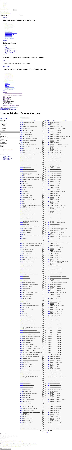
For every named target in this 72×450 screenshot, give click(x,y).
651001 (21, 416)
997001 (21, 148)
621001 (21, 313)
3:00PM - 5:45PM (53, 150)
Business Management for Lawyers (29, 253)
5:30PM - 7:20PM (53, 267)
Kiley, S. (58, 259)
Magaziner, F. (59, 282)
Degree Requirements (9, 24)
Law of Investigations (27, 232)
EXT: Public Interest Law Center (29, 323)
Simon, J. (58, 393)
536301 (21, 220)
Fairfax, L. (59, 181)
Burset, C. (59, 140)
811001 (21, 350)
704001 (21, 222)
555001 (21, 187)
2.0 (45, 134)
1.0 (45, 122)
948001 (21, 358)
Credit (46, 120)
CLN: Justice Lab (26, 381)
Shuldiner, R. (59, 389)
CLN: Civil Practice (26, 401)
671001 (21, 292)
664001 (21, 144)
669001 (21, 165)
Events (6, 85)
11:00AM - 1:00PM (52, 403)
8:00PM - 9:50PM (53, 385)
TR (48, 160)
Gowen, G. (59, 211)
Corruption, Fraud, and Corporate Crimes (30, 274)
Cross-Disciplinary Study (7, 158)
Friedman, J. (59, 195)
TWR (49, 263)
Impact (4, 90)
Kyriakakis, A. (59, 267)
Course (22, 120)
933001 (21, 140)
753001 (21, 298)
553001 (21, 259)
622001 (21, 183)
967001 (21, 191)
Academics (5, 17)
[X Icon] (14, 443)
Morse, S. (59, 303)
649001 (21, 138)
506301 (21, 249)
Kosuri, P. (63, 144)
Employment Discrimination (28, 286)
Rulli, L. (58, 368)
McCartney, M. (64, 229)
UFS (49, 253)
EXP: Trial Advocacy (27, 230)
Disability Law (26, 224)
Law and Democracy (27, 288)
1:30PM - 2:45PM (53, 142)
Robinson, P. (59, 358)
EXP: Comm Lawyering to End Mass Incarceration (32, 243)
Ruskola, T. (59, 370)
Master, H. (63, 154)
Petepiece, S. (63, 146)
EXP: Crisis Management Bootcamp (29, 319)
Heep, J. (58, 228)
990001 (21, 128)
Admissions (5, 40)
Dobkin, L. (59, 169)
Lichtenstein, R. (60, 278)
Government (7, 86)
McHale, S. (59, 296)
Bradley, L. (59, 136)
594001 (21, 376)
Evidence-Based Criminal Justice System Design (32, 226)
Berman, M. (59, 130)
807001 (21, 321)
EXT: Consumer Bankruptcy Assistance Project (31, 336)
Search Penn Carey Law (4, 15)
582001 (21, 207)
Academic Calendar (8, 36)
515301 (21, 354)
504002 (21, 124)
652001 (21, 401)
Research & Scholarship (9, 76)
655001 (21, 136)
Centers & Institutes (8, 74)
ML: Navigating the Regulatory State (30, 171)
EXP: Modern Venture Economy (29, 203)
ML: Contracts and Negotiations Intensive (30, 354)
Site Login (8, 448)
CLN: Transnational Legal (28, 136)
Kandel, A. (59, 251)
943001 (21, 205)
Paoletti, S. (68, 136)
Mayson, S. (59, 290)
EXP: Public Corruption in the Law (29, 154)
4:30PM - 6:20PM (53, 169)
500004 (21, 426)
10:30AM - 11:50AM (52, 132)
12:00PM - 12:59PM (52, 130)
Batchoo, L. (59, 128)
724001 (21, 185)
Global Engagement (8, 32)
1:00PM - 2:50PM (53, 177)
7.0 (45, 136)
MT (48, 360)
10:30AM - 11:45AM (52, 189)
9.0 (45, 424)
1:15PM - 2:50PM (53, 313)
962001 (21, 399)
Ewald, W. (59, 179)
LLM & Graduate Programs (10, 48)
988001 (21, 317)
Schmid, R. (59, 376)
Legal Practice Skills (8, 26)
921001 (21, 126)
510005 (21, 211)
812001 (21, 323)
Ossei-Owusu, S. (60, 309)
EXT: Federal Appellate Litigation (29, 334)
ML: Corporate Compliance (28, 251)
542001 (21, 203)
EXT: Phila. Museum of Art (28, 340)
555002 (21, 309)
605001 (21, 315)
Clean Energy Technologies (28, 265)
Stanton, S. (59, 406)
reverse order (10, 149)
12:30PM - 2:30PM (52, 147)
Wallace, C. (59, 424)
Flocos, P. (59, 193)
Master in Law (7, 49)
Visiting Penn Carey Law (9, 52)
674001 (21, 263)
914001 (21, 418)
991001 (21, 154)
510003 (21, 397)
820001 (21, 342)
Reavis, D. (59, 354)
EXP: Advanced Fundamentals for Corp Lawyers (32, 177)
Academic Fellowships (9, 75)
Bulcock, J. (59, 138)
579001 (21, 122)
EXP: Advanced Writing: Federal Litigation (31, 356)
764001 (21, 134)
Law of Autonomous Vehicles (28, 385)
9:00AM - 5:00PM (53, 319)
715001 (21, 132)
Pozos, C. (59, 319)
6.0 (45, 403)
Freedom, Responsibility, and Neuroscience (31, 305)
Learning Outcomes (8, 37)
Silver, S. (58, 391)
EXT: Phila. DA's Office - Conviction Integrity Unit (32, 352)
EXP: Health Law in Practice (28, 169)
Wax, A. (62, 305)
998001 (21, 276)
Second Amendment (27, 209)
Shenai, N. (59, 385)
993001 (21, 226)
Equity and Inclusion (6, 102)
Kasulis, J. (64, 191)
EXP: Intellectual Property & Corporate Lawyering (32, 152)
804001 (21, 215)
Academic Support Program (10, 31)
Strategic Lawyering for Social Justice (30, 126)
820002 (21, 340)
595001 (21, 356)
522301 (21, 251)
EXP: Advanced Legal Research (29, 207)
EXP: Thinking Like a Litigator (29, 282)
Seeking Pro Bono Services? (10, 88)
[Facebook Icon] (10, 443)
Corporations (25, 183)
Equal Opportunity (16, 440)
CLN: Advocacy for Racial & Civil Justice (30, 292)
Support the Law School (4, 8)
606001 (21, 150)
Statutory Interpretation (27, 134)
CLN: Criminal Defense (27, 403)
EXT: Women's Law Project (28, 344)
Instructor (65, 120)
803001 (21, 393)
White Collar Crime (26, 191)
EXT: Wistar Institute (27, 342)
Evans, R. (59, 177)
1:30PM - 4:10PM (53, 224)
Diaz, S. (58, 167)
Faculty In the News (8, 77)
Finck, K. (63, 138)
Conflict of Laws (26, 362)
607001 (21, 247)
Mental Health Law (26, 303)
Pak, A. (62, 261)
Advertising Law (26, 128)
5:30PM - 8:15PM (53, 156)
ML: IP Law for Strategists (28, 156)
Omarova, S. (59, 307)
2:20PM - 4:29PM (53, 134)
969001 (21, 284)
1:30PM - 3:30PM (53, 181)
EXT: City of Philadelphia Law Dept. (30, 330)
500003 (21, 301)
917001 (21, 255)
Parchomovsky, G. (60, 311)
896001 (21, 334)
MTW (49, 124)
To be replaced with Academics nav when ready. (13, 95)
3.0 (45, 126)
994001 (21, 288)
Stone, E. (58, 410)
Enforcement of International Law (29, 199)
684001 (21, 209)
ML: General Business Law (28, 406)
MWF (49, 122)
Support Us (5, 442)
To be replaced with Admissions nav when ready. (13, 93)
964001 (21, 236)
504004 (21, 234)
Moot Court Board (26, 215)
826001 (21, 332)
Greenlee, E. (59, 220)
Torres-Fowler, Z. (64, 228)
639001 (21, 195)
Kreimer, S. (59, 263)
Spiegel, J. (59, 401)
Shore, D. (59, 387)
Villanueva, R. (59, 262)
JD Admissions (7, 47)
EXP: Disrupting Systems (28, 418)
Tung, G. (67, 144)
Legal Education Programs (9, 34)
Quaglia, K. (59, 321)
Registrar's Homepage (7, 156)
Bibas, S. (58, 134)
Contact (1, 442)
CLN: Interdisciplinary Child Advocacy (30, 138)
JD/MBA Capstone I (27, 317)
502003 (21, 201)
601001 (21, 383)
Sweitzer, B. (59, 420)
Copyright (25, 313)
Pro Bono (6, 83)
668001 (21, 245)
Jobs (8, 442)
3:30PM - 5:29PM (53, 276)
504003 (21, 189)
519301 (21, 156)
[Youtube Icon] (26, 443)
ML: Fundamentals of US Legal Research (30, 220)
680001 (21, 261)
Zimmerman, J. (66, 278)
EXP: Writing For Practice (28, 387)
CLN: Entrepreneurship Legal (28, 261)
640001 (21, 389)
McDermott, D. (60, 294)
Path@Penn (5, 157)
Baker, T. (58, 124)
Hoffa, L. (58, 232)
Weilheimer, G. (59, 230)
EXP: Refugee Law (26, 150)
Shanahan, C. (59, 381)
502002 (21, 181)
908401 (21, 374)
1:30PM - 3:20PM (53, 309)
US (48, 354)
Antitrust (24, 247)
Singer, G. (63, 222)
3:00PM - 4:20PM (53, 160)
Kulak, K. (59, 265)
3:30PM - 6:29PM (53, 374)
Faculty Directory (8, 73)
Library (4, 6)
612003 (21, 420)
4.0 (45, 124)
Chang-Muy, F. (59, 150)
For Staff (4, 5)
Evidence (25, 290)
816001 (21, 352)
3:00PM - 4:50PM (53, 389)
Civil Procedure (26, 142)
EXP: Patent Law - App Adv (28, 399)
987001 (21, 199)
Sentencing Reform (26, 358)
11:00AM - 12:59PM (52, 419)
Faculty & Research (6, 66)
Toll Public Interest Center (9, 82)
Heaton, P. (59, 226)
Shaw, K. (58, 383)
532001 (21, 228)
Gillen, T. (58, 205)
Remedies (25, 238)
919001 (21, 265)
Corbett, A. (59, 158)
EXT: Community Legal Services (29, 338)
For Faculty (5, 4)
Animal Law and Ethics (27, 173)
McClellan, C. (59, 292)
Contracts (25, 181)
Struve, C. (59, 412)
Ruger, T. (58, 366)
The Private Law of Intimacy (28, 410)
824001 (21, 344)
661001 (21, 381)
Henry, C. (59, 229)
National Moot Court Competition (29, 213)
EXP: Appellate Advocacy (28, 372)
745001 (21, 368)
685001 (21, 403)
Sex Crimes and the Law (27, 416)
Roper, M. (64, 292)
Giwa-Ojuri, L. (59, 207)
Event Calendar (10, 441)
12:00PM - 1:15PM (52, 288)
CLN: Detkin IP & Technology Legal (30, 165)
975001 (21, 412)
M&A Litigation (26, 193)
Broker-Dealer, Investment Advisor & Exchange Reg (32, 148)
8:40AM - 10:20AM (52, 312)
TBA (51, 213)
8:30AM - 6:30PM (53, 253)
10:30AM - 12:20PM (52, 208)
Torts (24, 124)
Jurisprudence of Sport (27, 132)
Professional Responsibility (28, 187)
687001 (21, 366)
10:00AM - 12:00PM (52, 145)
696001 (21, 364)
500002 (21, 414)
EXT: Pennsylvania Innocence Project (30, 350)
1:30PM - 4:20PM (53, 286)
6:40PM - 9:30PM (53, 257)
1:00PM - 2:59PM (53, 193)
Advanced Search (13, 109)
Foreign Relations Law (27, 197)
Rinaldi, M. (59, 356)
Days (49, 120)
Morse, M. (59, 301)
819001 (21, 330)
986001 (21, 179)
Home (1, 109)
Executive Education (8, 35)
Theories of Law (26, 255)
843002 (21, 348)
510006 (21, 395)
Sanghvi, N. (59, 372)
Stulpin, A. (59, 416)
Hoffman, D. (59, 238)
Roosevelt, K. (59, 362)
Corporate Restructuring (27, 374)
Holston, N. (64, 242)
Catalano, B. (59, 148)
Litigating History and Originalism (29, 140)
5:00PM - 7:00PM (53, 230)
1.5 (45, 317)
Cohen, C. (59, 154)
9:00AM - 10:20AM (52, 248)
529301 (21, 171)
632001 (21, 385)
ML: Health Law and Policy (28, 158)
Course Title (33, 120)
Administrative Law (26, 383)
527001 (21, 177)
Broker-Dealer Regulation (28, 315)
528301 (21, 406)
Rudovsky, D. (59, 364)
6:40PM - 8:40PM (53, 154)
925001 (21, 305)
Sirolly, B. (59, 397)
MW (49, 132)
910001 (21, 173)
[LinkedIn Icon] (3, 443)
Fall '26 (43, 122)
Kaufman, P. (59, 257)
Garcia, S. (59, 203)
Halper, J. (58, 222)
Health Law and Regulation (28, 366)
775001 (21, 408)
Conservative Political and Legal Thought (30, 428)
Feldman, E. (59, 189)
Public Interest (5, 81)
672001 (21, 238)
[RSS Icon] (33, 443)
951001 (21, 193)
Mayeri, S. (59, 286)
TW (48, 245)
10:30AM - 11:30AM (52, 260)
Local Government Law (27, 185)
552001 (21, 294)
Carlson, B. (59, 144)
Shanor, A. (63, 288)
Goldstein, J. (59, 209)
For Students (5, 3)
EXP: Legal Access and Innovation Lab (30, 144)
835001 (21, 336)
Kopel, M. (63, 136)
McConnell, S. (65, 282)
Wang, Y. (58, 426)
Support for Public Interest (9, 87)
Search (1, 9)
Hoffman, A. (59, 234)
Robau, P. (66, 261)
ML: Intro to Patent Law (27, 422)
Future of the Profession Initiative (11, 33)
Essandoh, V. (59, 175)
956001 (21, 428)
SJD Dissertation (26, 424)
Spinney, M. (59, 403)
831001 (21, 328)
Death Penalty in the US (27, 391)
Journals (6, 30)
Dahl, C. (58, 165)
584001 (21, 243)
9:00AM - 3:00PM (53, 354)
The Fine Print (18, 446)
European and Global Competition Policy (30, 284)
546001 (21, 319)
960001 (21, 391)
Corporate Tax (26, 160)
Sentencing (25, 267)
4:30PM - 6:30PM (53, 126)
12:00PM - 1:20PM (52, 250)
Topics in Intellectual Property (28, 122)
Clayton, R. (59, 152)
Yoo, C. (70, 236)
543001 (21, 387)
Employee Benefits (26, 278)
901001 (21, 146)
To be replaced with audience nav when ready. (11, 105)
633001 (21, 160)
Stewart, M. (59, 408)
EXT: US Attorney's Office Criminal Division (31, 348)
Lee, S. (58, 274)
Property (24, 311)
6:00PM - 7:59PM (53, 420)
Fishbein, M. (59, 191)
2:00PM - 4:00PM (53, 236)
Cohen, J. (58, 156)
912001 (21, 232)
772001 (21, 169)
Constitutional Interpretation (28, 130)
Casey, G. (59, 146)
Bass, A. (58, 126)
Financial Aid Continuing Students (11, 50)
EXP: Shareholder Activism (28, 294)
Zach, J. (61, 274)
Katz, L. (58, 255)
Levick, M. (59, 276)
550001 (21, 253)
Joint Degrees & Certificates (10, 25)
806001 (21, 213)
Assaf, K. (58, 122)
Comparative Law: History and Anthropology (31, 370)
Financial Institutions (27, 307)
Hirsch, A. (62, 126)
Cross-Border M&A (27, 146)
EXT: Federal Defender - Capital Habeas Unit (31, 332)
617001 (21, 362)
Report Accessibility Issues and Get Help (7, 446)
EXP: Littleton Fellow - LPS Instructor (30, 393)
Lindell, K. (59, 280)
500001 (21, 142)
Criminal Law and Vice (27, 298)
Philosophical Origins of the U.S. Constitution (31, 179)
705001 (21, 303)
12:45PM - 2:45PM (52, 167)
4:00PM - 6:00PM (53, 191)
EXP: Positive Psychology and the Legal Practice (32, 245)
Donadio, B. (59, 171)
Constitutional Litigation (27, 263)
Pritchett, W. (63, 205)
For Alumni (5, 2)
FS (48, 319)
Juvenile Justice (26, 276)
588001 (21, 257)
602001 (21, 278)
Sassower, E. (59, 374)
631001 (21, 290)
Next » (47, 432)
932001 (21, 410)
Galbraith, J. (59, 197)
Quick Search (3, 118)
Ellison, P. (59, 173)
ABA (6, 53)
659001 (21, 286)
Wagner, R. (63, 399)
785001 (21, 224)
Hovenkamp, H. (65, 236)
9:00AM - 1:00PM (53, 404)
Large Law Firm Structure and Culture (30, 408)
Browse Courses (6, 109)
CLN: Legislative (26, 368)
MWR (49, 142)
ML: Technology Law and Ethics (29, 249)
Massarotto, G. (59, 284)
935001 (21, 152)
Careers (4, 54)
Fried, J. (63, 128)
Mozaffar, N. (64, 276)
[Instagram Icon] (20, 443)
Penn (14, 441)
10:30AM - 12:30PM (52, 141)
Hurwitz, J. (59, 249)
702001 (21, 230)
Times (54, 120)
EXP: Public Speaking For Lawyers (29, 259)
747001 (21, 197)
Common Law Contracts (27, 228)
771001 (21, 307)
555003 (21, 269)
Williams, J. (64, 376)
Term (44, 120)
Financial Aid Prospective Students (11, 51)
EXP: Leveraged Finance (27, 195)
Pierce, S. (58, 317)
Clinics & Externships (9, 89)
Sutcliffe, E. (59, 418)
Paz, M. (58, 315)
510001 (21, 167)
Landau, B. (59, 269)
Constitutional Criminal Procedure (29, 364)
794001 (21, 360)
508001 (21, 311)
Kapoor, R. (59, 253)
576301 (21, 422)
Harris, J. (58, 224)
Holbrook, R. (59, 242)
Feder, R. (58, 185)
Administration (3, 440)
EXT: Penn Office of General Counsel (30, 321)
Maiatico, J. (63, 232)
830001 (21, 338)
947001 (21, 175)
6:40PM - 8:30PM (53, 187)
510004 (21, 280)
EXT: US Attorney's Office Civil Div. (30, 346)
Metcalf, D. (59, 298)
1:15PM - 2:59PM (53, 428)
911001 (21, 282)
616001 (21, 370)
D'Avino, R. (59, 160)
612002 (21, 372)
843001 (21, 346)
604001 (21, 267)
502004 (21, 240)
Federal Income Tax (26, 389)
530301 (21, 158)
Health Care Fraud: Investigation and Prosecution (32, 257)
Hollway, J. (59, 245)
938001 (21, 130)
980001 (21, 274)
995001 (21, 424)
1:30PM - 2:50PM (53, 122)
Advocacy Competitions (9, 38)
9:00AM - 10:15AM (52, 124)
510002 (21, 296)
